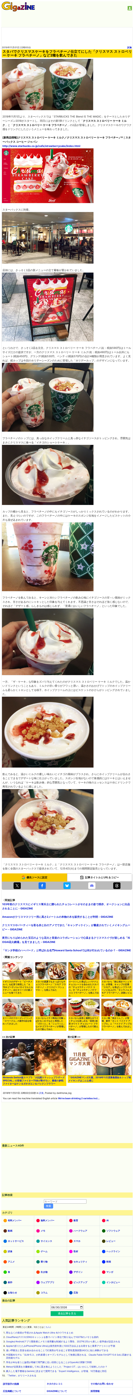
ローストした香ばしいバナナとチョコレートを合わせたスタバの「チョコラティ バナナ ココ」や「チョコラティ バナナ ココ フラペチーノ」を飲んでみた (84, 988)
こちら (47, 1327)
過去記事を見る (67, 1313)
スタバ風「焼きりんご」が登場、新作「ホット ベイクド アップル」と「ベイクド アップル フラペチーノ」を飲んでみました (117, 1023)
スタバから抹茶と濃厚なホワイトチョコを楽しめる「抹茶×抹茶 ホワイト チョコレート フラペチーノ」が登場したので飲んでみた (83, 1023)
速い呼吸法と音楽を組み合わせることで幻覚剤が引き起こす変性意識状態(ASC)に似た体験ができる (57, 1350)
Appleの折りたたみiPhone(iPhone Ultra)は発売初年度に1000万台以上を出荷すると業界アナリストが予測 (60, 1345)
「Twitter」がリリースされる (21, 1375)
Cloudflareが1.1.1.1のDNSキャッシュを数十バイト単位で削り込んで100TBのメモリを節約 (52, 1337)
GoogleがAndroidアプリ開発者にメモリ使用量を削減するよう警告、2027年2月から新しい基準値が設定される (63, 1341)
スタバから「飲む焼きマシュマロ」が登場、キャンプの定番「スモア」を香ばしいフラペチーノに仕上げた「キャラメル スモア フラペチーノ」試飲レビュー (117, 988)
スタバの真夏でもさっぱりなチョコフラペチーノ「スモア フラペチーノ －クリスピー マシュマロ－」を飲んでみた (51, 985)
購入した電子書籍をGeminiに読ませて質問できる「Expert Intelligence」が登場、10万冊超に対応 (56, 1371)
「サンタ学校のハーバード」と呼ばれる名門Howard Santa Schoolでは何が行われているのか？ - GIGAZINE (66, 950)
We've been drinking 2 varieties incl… (78, 1098)
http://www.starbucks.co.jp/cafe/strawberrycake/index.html (41, 146)
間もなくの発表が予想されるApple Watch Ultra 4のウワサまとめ (39, 1332)
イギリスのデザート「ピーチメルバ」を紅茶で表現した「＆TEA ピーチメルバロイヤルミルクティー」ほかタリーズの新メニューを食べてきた (18, 987)
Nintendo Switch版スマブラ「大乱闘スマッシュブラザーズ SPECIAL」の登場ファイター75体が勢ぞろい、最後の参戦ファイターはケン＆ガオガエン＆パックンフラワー (34, 1080)
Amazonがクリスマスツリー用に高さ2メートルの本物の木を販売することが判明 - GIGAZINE (57, 916)
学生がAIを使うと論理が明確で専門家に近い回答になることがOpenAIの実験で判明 (49, 1362)
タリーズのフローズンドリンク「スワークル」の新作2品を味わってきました (17, 1021)
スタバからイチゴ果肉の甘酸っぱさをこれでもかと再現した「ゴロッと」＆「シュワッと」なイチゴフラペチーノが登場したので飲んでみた (50, 1023)
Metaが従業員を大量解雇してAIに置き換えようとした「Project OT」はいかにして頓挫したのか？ (56, 1366)
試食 (129, 47)
